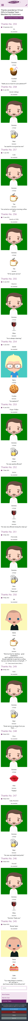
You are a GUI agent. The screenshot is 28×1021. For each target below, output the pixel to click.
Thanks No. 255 (9, 278)
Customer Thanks (7, 1001)
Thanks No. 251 (9, 531)
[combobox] (14, 988)
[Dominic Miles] (14, 46)
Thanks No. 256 (9, 214)
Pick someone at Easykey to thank (14, 17)
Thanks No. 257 (9, 149)
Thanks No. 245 (9, 921)
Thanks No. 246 (9, 858)
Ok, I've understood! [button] (14, 1009)
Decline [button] (14, 1012)
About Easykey (6, 994)
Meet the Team (6, 997)
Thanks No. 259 (9, 24)
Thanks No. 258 (9, 86)
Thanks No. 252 (9, 467)
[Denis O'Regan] (14, 617)
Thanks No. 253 (9, 404)
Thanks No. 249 (9, 666)
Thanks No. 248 (9, 731)
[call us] (26, 5)
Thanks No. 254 (9, 341)
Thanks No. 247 (9, 795)
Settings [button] (14, 1015)
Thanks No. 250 (9, 594)
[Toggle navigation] (2, 5)
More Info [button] (14, 1018)
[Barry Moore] (14, 364)
